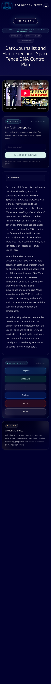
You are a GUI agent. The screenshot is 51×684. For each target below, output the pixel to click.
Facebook (25, 395)
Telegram (25, 371)
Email (25, 411)
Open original (41, 109)
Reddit (25, 403)
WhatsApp (25, 379)
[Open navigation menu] (46, 5)
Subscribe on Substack (25, 155)
